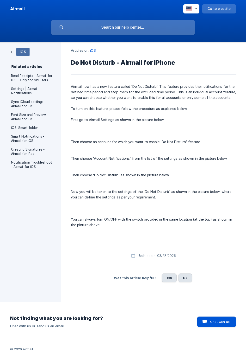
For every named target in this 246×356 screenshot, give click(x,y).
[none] (17, 8)
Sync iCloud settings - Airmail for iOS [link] (28, 104)
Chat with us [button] (220, 322)
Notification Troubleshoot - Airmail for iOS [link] (31, 164)
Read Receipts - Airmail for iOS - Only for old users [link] (31, 78)
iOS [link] (93, 50)
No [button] (185, 278)
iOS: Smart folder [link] (24, 128)
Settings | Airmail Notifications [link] (24, 91)
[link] (20, 51)
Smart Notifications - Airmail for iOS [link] (27, 138)
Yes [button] (169, 278)
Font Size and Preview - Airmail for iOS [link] (29, 117)
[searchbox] (123, 27)
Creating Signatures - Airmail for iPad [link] (28, 151)
